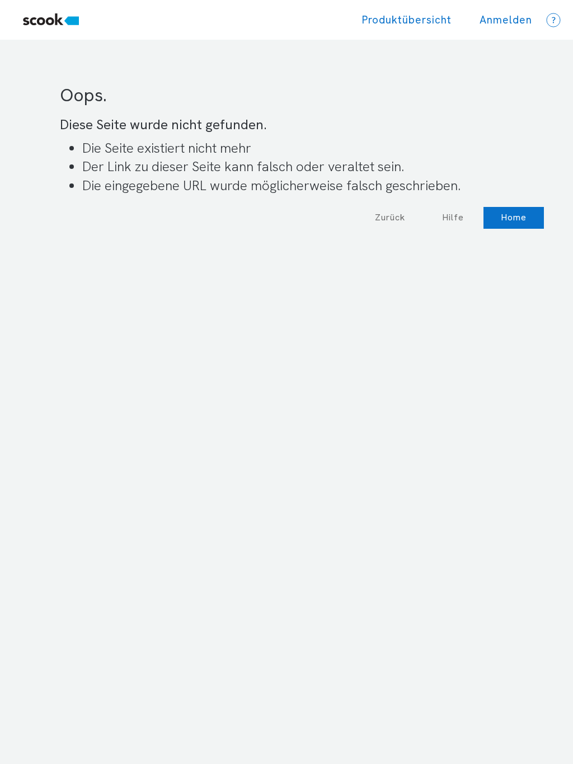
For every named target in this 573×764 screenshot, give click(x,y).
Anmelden (506, 20)
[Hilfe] (553, 20)
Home (514, 217)
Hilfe (453, 217)
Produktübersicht (407, 20)
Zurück (390, 217)
